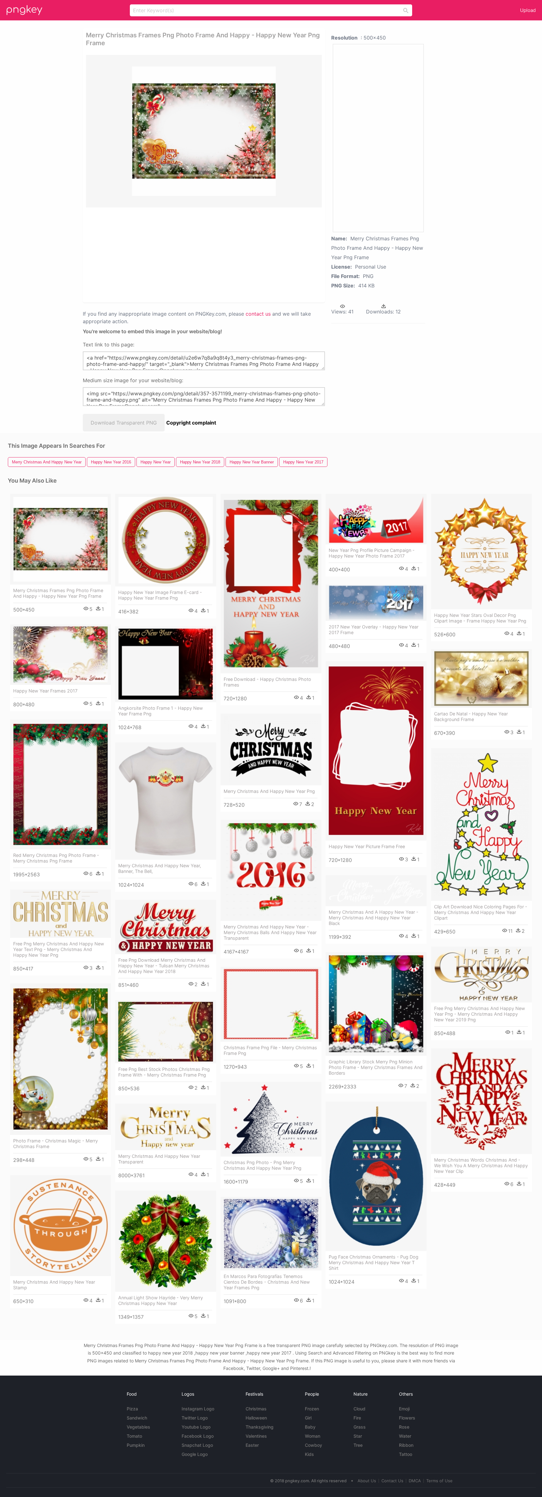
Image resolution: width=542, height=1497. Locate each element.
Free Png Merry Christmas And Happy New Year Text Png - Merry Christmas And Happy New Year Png (58, 949)
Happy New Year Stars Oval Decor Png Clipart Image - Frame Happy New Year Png (480, 617)
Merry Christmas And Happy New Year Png (269, 791)
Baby (310, 1427)
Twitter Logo (195, 1417)
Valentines (256, 1436)
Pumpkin (136, 1445)
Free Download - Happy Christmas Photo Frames (267, 681)
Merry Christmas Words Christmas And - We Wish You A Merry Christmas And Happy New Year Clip (481, 1165)
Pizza (132, 1408)
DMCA (415, 1480)
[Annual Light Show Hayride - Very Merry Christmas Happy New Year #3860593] (165, 1241)
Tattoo (405, 1454)
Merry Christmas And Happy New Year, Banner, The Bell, (159, 868)
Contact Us (392, 1480)
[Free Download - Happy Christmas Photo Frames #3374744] (271, 583)
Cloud (359, 1408)
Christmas (256, 1408)
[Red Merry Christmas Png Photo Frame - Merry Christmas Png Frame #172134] (60, 784)
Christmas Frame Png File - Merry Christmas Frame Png (270, 1050)
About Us (367, 1480)
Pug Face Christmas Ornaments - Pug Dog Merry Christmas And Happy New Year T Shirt (373, 1262)
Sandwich (137, 1417)
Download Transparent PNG (124, 423)
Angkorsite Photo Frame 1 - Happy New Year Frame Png (160, 710)
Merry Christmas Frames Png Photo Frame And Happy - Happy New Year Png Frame (58, 593)
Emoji (404, 1408)
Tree (358, 1445)
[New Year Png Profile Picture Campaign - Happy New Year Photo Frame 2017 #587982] (376, 519)
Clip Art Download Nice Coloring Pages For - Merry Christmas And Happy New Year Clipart (480, 912)
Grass (359, 1427)
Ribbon (406, 1445)
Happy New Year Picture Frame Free (367, 846)
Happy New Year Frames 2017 (45, 690)
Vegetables (138, 1427)
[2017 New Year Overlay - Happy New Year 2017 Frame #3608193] (376, 603)
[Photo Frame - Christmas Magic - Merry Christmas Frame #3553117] (60, 1059)
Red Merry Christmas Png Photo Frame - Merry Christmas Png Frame (56, 858)
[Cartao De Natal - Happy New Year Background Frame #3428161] (481, 678)
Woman (312, 1436)
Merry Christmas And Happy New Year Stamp (54, 1284)
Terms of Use (439, 1480)
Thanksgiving (260, 1427)
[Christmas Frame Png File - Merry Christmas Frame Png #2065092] (271, 1004)
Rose (404, 1427)
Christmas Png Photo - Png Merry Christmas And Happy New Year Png (262, 1165)
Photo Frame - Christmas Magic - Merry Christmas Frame (55, 1143)
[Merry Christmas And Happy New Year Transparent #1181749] (165, 1127)
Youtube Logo (196, 1427)
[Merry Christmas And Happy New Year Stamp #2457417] (60, 1225)
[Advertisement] (181, 254)
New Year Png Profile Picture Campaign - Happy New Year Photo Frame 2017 (372, 553)
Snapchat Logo (197, 1445)
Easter (252, 1445)
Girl (308, 1417)
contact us (258, 314)
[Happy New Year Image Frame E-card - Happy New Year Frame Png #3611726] (165, 540)
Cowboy (313, 1445)
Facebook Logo (198, 1436)
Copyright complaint (191, 423)
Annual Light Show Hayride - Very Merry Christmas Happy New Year (160, 1300)
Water (405, 1436)
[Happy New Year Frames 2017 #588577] (60, 654)
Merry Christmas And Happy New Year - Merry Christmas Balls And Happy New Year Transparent (270, 932)
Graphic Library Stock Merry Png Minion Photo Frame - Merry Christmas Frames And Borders (375, 1067)
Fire (357, 1417)
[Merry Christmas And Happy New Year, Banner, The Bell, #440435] (165, 801)
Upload (528, 10)
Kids (309, 1454)
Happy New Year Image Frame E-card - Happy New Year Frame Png (160, 595)
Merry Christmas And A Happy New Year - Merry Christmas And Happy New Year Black (373, 917)
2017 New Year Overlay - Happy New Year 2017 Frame (373, 629)
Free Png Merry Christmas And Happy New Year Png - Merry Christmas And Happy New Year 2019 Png (479, 1014)
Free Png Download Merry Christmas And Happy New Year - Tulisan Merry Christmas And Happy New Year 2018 (164, 965)
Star (357, 1436)
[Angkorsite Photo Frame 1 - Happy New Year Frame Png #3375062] (165, 664)
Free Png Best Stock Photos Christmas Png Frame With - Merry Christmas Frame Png (164, 1072)
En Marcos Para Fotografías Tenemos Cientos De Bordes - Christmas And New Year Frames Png (267, 1282)
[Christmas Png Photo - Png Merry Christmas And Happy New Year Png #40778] (271, 1119)
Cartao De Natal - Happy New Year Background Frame (471, 716)
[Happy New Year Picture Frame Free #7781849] (376, 751)
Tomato (134, 1436)
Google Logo (195, 1454)
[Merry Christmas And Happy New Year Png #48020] (271, 749)
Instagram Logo (198, 1408)
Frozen (312, 1408)
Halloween (256, 1417)
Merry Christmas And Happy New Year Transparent (159, 1158)
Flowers (407, 1417)
